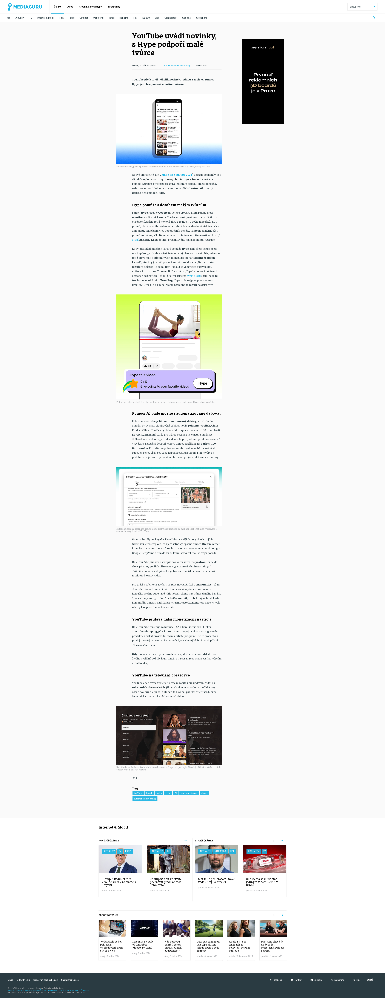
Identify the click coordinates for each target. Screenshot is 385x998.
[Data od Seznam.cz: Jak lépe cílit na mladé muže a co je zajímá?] (209, 940)
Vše (8, 17)
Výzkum (146, 17)
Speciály (186, 17)
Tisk (61, 17)
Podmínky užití (23, 980)
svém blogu (194, 275)
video (159, 793)
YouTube (138, 793)
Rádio (72, 17)
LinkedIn (318, 980)
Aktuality (20, 17)
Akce (70, 6)
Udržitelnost (171, 17)
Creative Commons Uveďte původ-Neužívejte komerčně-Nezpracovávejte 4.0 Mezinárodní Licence (48, 990)
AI (176, 793)
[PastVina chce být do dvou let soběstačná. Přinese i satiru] (273, 940)
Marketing (98, 17)
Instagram (339, 980)
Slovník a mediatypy (90, 6)
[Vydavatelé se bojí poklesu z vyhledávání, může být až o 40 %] (112, 940)
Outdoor (84, 17)
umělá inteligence (189, 793)
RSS (358, 980)
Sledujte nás (356, 7)
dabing (204, 793)
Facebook (277, 980)
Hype (168, 793)
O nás (10, 980)
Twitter (298, 980)
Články (57, 6)
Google (149, 793)
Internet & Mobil (45, 17)
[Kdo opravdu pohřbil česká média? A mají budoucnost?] (176, 940)
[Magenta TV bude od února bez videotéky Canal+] (144, 940)
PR (135, 17)
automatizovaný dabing (145, 798)
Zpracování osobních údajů (45, 980)
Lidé (157, 17)
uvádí (135, 239)
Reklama (123, 17)
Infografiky (114, 6)
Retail (111, 17)
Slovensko (201, 17)
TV (30, 17)
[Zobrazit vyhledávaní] (373, 18)
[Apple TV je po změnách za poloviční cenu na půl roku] (241, 940)
